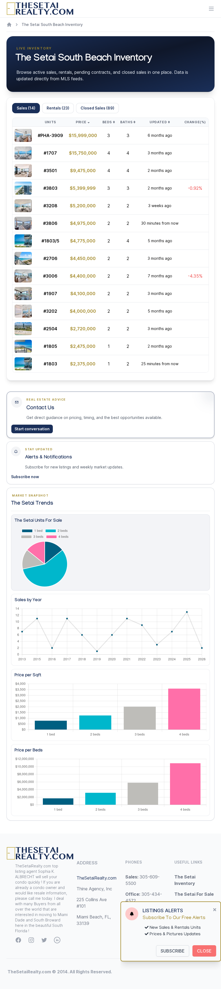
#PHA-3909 (50, 135)
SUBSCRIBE (173, 951)
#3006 (50, 276)
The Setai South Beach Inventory (52, 24)
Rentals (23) (58, 108)
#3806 (50, 223)
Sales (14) (26, 108)
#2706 (50, 258)
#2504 (50, 328)
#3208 (50, 205)
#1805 (50, 346)
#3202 (50, 311)
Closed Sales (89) (97, 108)
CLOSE (204, 951)
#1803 (50, 364)
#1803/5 (50, 241)
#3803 (50, 188)
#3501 (50, 170)
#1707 (50, 153)
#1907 (50, 293)
